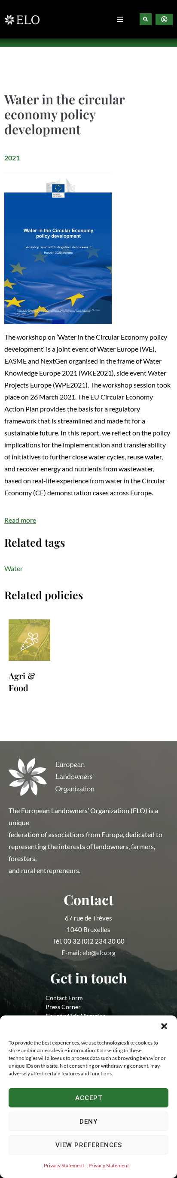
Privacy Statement (64, 1165)
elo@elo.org (99, 952)
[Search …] (146, 19)
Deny (88, 1121)
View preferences (88, 1145)
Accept (88, 1098)
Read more (20, 520)
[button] (164, 1026)
